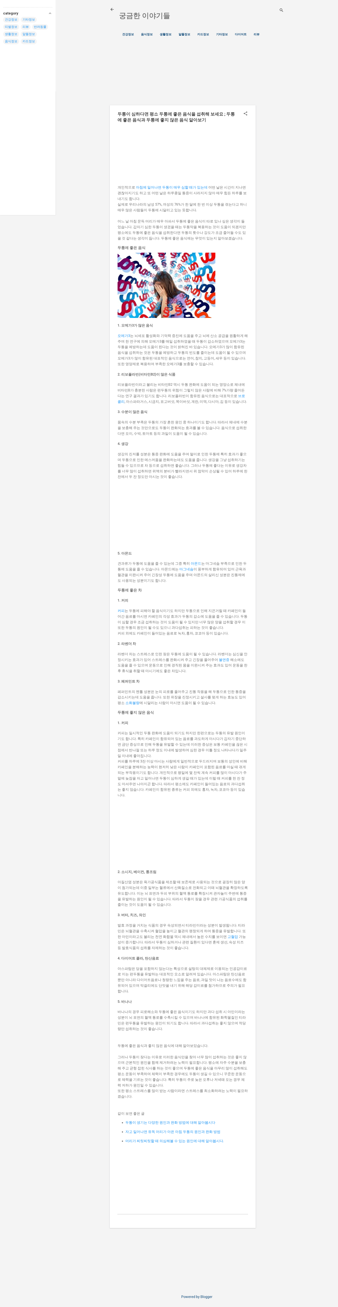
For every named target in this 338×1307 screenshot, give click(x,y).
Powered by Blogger (196, 1297)
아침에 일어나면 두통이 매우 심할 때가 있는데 (172, 187)
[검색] (281, 11)
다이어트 (241, 34)
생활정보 (166, 34)
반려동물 (40, 27)
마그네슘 (186, 569)
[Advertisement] (271, 106)
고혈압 (232, 937)
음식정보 (147, 34)
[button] (245, 114)
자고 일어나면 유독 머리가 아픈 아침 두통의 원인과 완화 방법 (172, 1132)
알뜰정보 (184, 34)
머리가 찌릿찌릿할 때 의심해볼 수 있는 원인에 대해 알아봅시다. (174, 1141)
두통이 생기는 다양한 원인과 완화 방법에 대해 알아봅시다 (170, 1122)
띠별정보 (11, 27)
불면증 (224, 660)
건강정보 (128, 34)
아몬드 (196, 563)
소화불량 (132, 703)
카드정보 (203, 34)
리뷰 (257, 34)
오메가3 (124, 336)
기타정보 (222, 34)
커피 (121, 611)
